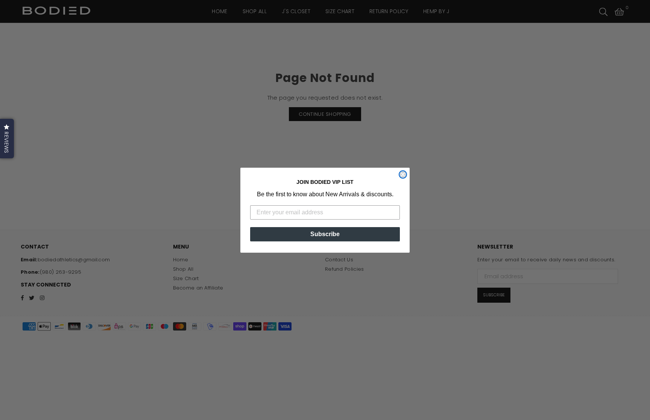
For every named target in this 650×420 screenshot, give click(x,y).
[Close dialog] (403, 174)
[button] (7, 138)
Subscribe (325, 234)
